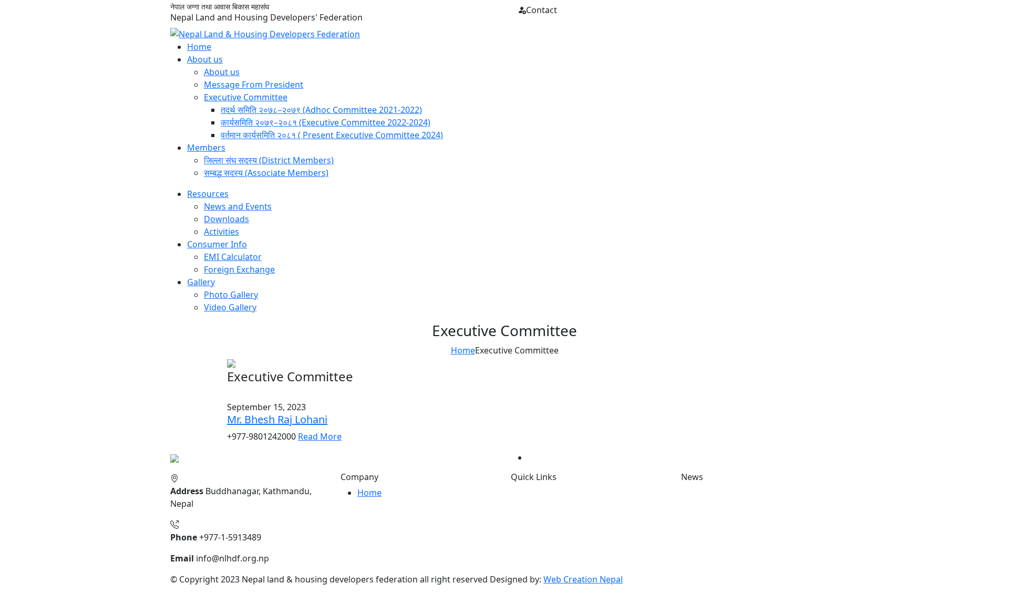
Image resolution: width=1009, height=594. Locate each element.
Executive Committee (245, 97)
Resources (208, 194)
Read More (320, 436)
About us (205, 59)
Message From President (253, 84)
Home (199, 47)
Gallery (201, 282)
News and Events (238, 206)
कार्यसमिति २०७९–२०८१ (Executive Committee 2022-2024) (325, 122)
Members (206, 147)
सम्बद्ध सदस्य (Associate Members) (266, 173)
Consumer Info (217, 244)
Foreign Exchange (239, 269)
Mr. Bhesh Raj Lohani (277, 419)
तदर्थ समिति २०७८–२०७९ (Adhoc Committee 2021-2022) (321, 110)
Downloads (226, 219)
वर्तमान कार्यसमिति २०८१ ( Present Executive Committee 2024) (332, 135)
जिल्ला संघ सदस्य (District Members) (269, 160)
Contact (541, 10)
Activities (221, 231)
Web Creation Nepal (583, 579)
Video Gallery (230, 307)
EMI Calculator (233, 257)
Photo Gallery (231, 294)
